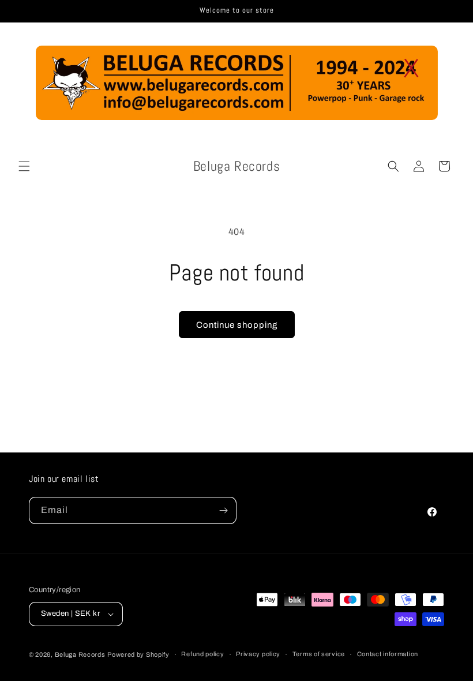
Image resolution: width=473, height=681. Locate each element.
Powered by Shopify (138, 654)
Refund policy (202, 653)
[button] (24, 166)
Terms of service (318, 653)
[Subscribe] (223, 510)
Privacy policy (258, 653)
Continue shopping (236, 325)
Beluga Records (80, 654)
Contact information (387, 653)
